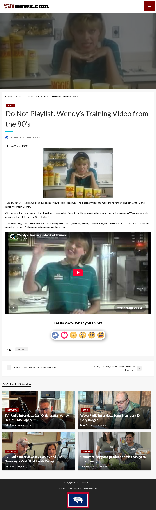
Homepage (9, 96)
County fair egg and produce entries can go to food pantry (113, 459)
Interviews (12, 410)
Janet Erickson (87, 466)
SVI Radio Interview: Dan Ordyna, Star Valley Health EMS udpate (37, 417)
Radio (21, 96)
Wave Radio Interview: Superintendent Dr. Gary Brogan (110, 417)
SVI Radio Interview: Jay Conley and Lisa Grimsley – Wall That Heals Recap (33, 459)
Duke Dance (16, 137)
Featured (11, 451)
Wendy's (22, 349)
